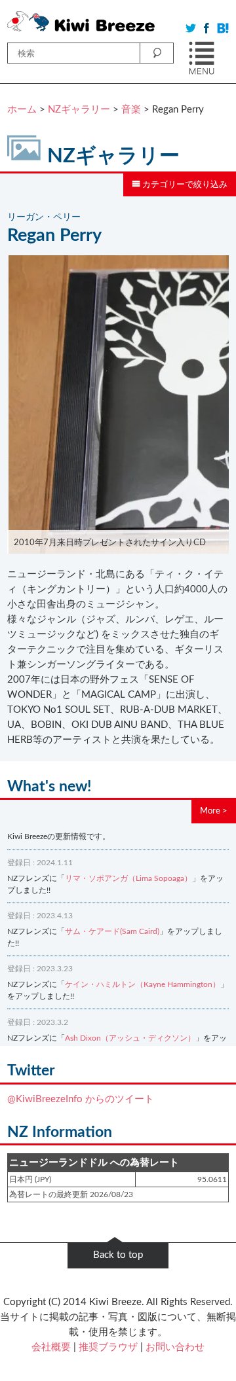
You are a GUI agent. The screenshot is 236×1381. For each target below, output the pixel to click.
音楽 (131, 110)
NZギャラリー (79, 110)
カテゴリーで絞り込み (183, 184)
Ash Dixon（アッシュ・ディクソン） (130, 1038)
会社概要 (51, 1347)
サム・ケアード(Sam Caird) (112, 931)
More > (213, 811)
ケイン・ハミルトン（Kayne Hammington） (142, 984)
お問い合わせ (175, 1347)
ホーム (22, 110)
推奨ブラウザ (108, 1347)
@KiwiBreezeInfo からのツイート (80, 1099)
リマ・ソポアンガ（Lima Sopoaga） (128, 878)
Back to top (118, 1255)
